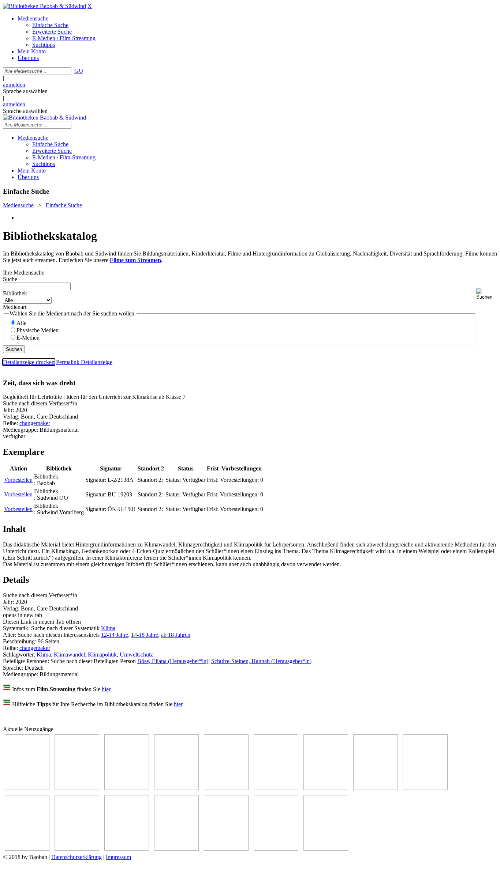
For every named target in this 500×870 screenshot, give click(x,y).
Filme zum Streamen (135, 260)
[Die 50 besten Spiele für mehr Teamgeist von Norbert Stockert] (27, 849)
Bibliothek (15, 293)
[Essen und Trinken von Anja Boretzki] (176, 849)
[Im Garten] (425, 788)
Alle (21, 323)
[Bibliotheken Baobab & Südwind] (44, 6)
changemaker (34, 423)
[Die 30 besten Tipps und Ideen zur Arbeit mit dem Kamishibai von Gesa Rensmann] (27, 788)
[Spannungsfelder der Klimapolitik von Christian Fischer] (77, 788)
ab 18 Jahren (175, 635)
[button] (486, 294)
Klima (108, 628)
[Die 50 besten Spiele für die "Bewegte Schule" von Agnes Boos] (126, 849)
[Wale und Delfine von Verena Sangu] (176, 788)
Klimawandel (69, 654)
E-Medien (28, 337)
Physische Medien (37, 330)
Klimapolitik (102, 654)
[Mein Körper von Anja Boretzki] (226, 849)
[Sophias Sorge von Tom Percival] (226, 788)
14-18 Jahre (144, 635)
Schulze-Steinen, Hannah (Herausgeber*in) (261, 661)
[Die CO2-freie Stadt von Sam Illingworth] (126, 788)
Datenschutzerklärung (76, 857)
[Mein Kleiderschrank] (276, 849)
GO (78, 71)
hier (106, 689)
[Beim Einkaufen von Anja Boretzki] (325, 849)
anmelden (14, 85)
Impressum (118, 857)
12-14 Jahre (114, 635)
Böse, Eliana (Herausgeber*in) (172, 661)
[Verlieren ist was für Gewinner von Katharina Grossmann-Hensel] (276, 788)
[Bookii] (325, 788)
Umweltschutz (136, 654)
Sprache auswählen (25, 91)
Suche (10, 279)
